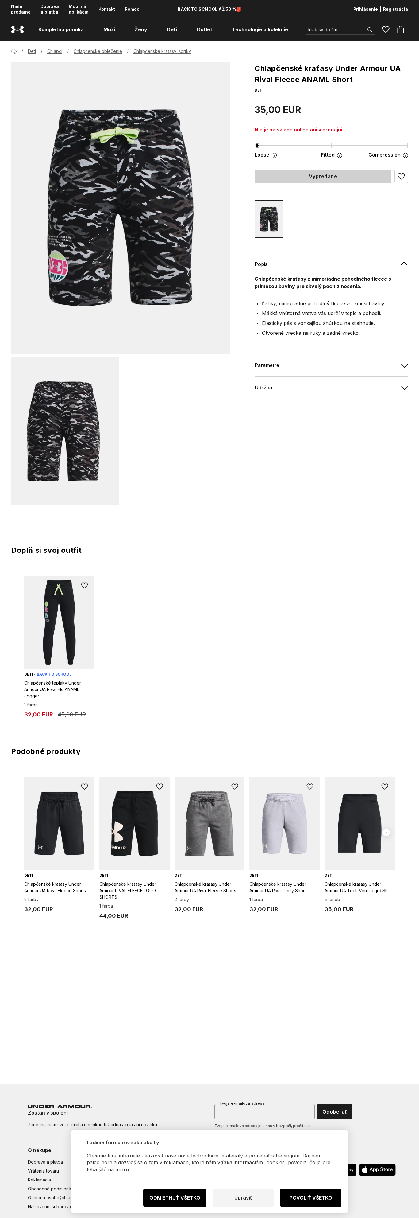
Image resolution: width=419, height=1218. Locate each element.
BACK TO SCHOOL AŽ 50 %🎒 (209, 9)
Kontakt (106, 9)
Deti (32, 51)
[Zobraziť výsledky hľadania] (369, 29)
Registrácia (395, 9)
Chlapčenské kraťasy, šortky (162, 51)
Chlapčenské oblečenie (98, 51)
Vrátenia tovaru (43, 1170)
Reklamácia (39, 1179)
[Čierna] (269, 219)
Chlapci (54, 51)
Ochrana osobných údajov (55, 1197)
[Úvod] (14, 51)
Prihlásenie (365, 9)
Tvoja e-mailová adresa (242, 1103)
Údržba (263, 388)
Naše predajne (21, 9)
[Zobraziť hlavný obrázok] (120, 208)
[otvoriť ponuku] (89, 29)
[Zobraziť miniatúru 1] (65, 431)
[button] (401, 176)
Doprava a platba (49, 9)
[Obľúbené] (386, 29)
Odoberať (334, 1112)
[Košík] (400, 29)
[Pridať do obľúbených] (85, 585)
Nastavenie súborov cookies (57, 1206)
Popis (261, 264)
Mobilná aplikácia (79, 9)
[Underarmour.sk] (17, 29)
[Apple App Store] (377, 1170)
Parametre (267, 365)
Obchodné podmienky (51, 1188)
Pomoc (132, 9)
